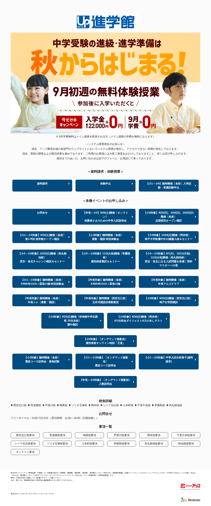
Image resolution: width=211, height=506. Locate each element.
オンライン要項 (25, 452)
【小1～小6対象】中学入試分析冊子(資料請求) (168, 359)
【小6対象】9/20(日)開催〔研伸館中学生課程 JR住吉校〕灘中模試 (72, 320)
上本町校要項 (89, 443)
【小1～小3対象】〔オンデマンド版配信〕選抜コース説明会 (105, 361)
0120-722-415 (40, 418)
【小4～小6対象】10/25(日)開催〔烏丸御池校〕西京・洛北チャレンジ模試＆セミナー (42, 257)
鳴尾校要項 (89, 435)
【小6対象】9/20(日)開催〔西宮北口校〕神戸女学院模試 (169, 300)
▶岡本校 (94, 405)
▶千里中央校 (143, 405)
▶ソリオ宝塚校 (78, 405)
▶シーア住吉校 (109, 405)
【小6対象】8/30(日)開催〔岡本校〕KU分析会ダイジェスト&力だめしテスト (138, 318)
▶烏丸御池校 (174, 405)
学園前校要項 (122, 443)
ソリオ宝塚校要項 (57, 443)
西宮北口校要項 (25, 435)
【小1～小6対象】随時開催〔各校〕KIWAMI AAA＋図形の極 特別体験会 (42, 281)
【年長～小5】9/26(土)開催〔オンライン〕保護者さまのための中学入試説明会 (105, 216)
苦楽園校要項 (57, 435)
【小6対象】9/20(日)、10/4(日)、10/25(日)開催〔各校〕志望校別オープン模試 (169, 216)
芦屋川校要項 (122, 435)
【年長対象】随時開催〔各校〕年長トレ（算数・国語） (42, 300)
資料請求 (42, 183)
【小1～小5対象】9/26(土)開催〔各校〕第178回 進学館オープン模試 (42, 237)
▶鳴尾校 (62, 405)
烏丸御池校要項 (154, 443)
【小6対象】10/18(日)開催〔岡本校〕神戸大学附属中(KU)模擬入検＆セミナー (169, 237)
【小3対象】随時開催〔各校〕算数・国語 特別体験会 (105, 237)
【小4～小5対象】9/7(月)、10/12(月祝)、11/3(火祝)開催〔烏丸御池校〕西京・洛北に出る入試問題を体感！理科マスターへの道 (169, 259)
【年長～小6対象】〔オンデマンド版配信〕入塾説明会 (105, 381)
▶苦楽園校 (34, 405)
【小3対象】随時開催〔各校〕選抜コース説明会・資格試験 (42, 359)
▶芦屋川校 (49, 405)
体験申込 (105, 183)
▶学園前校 (158, 405)
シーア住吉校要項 (25, 443)
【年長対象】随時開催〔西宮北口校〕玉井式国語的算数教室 (105, 300)
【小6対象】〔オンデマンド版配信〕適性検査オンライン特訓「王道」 (105, 341)
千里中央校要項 (186, 435)
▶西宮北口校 (19, 405)
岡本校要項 (153, 435)
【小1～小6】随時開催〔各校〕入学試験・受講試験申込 (168, 185)
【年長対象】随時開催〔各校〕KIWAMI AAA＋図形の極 (105, 281)
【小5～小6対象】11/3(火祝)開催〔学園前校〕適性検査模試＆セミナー (105, 257)
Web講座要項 (186, 443)
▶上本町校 (126, 405)
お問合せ (42, 212)
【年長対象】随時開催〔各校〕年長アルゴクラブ (168, 281)
